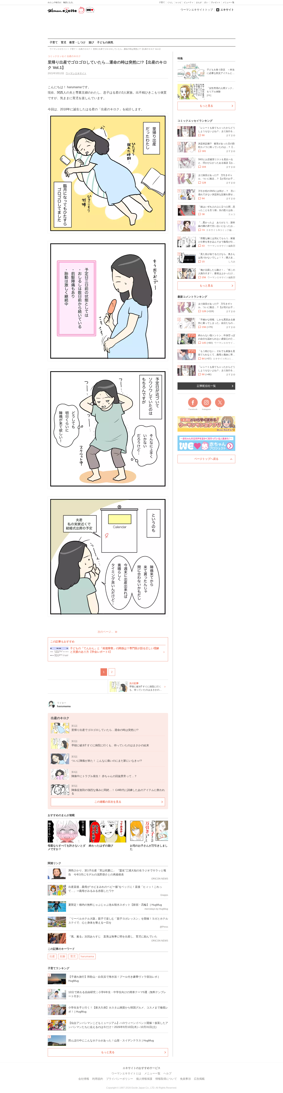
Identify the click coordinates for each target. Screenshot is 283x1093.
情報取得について (166, 1078)
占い (206, 2)
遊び (91, 42)
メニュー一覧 (228, 2)
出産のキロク (74, 56)
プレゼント (215, 2)
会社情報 (83, 1078)
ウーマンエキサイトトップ (197, 9)
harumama (87, 956)
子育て (162, 2)
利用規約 (97, 1078)
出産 (52, 956)
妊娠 (62, 956)
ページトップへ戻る (206, 458)
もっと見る (108, 1052)
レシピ (178, 2)
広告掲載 (199, 1078)
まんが (199, 2)
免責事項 (185, 1078)
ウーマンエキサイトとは (126, 1073)
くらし (170, 2)
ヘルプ (167, 1073)
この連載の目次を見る (107, 801)
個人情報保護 (144, 1078)
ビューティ (188, 2)
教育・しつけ (77, 42)
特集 (180, 58)
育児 (63, 42)
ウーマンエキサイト (76, 73)
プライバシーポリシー (119, 1078)
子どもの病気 (105, 42)
